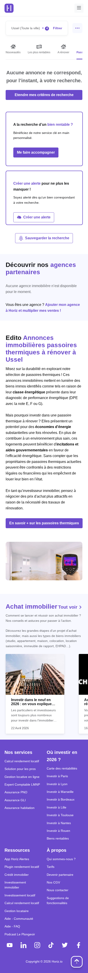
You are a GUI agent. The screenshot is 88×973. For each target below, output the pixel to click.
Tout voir (68, 607)
